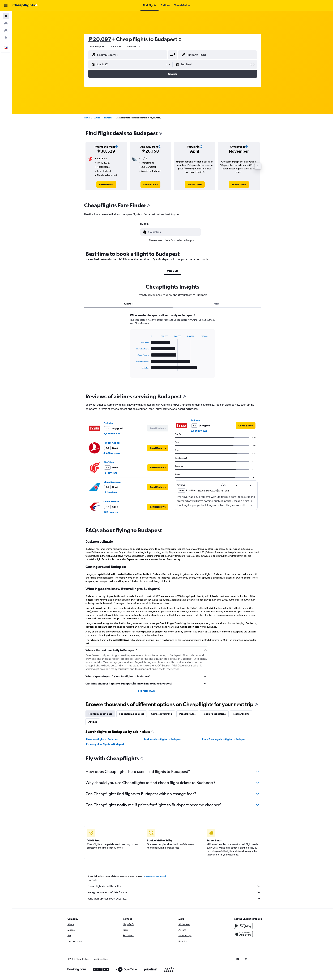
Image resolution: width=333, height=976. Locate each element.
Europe (97, 118)
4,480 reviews (112, 453)
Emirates (108, 423)
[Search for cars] (5, 30)
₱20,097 (99, 39)
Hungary (108, 118)
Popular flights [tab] (241, 713)
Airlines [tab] (128, 303)
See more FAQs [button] (146, 690)
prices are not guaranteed (155, 876)
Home (87, 118)
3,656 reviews (112, 433)
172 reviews (110, 492)
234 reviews (111, 512)
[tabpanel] (172, 349)
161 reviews (110, 472)
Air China (109, 462)
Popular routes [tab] (187, 713)
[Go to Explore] (5, 37)
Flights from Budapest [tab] (131, 713)
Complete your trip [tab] (161, 713)
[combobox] (97, 46)
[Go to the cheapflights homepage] (25, 5)
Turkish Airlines (112, 442)
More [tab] (217, 303)
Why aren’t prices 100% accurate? (107, 898)
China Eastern (111, 501)
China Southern (112, 482)
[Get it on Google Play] (243, 926)
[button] (6, 5)
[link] (106, 184)
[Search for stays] (5, 23)
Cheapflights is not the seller (104, 886)
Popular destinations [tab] (214, 713)
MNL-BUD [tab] (172, 270)
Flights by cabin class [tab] (100, 713)
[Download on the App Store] (243, 934)
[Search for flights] (5, 15)
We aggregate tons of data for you (107, 892)
